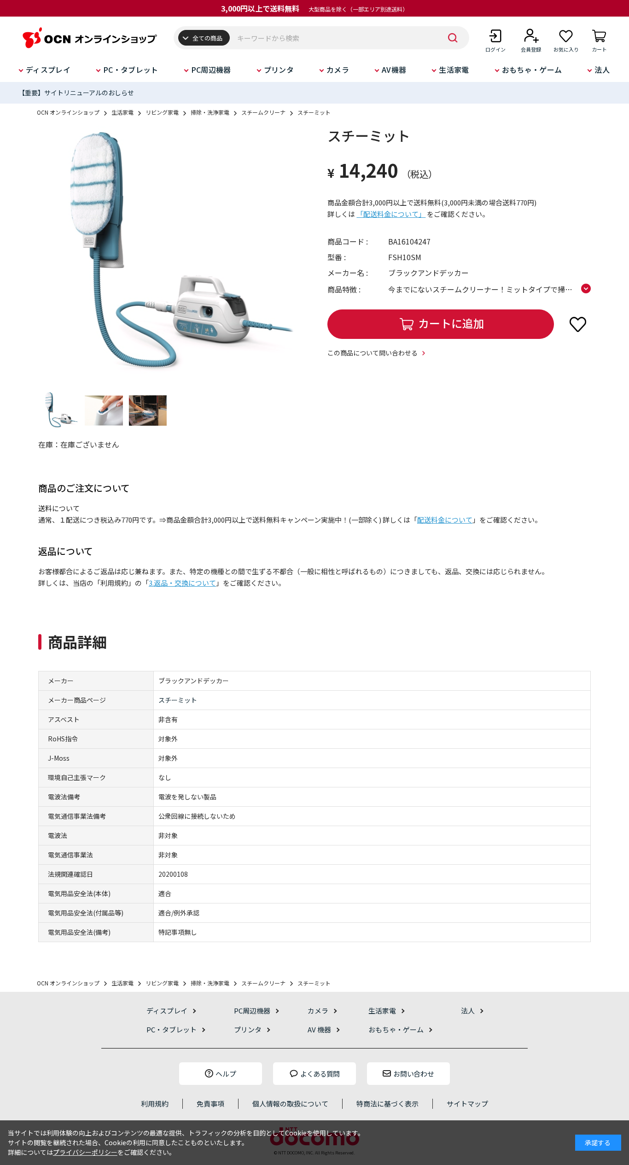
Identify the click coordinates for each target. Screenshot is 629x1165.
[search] (453, 37)
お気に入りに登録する (578, 324)
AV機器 (394, 69)
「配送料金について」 (390, 214)
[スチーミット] (170, 255)
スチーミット (177, 700)
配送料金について (444, 519)
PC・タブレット (130, 69)
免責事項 (210, 1103)
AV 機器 (319, 1029)
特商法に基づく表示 (387, 1103)
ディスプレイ (48, 69)
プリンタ (279, 69)
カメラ (337, 69)
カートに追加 (451, 323)
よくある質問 (320, 1073)
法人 (602, 69)
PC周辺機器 (211, 69)
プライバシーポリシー (85, 1152)
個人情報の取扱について (290, 1103)
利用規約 (155, 1103)
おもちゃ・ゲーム (532, 69)
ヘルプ (225, 1073)
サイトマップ (467, 1103)
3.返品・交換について (182, 583)
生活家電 (454, 69)
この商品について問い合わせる (372, 352)
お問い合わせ (413, 1073)
